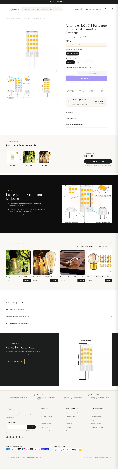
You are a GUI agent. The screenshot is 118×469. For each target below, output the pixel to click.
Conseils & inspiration (97, 416)
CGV (7, 457)
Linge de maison (46, 423)
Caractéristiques (86, 118)
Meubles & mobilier (46, 416)
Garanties (69, 423)
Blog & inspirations (96, 420)
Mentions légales (15, 457)
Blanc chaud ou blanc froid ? (15, 309)
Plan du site (39, 457)
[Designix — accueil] (14, 9)
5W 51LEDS (80, 62)
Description (86, 112)
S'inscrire (31, 426)
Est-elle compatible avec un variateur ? (18, 323)
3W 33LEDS (70, 62)
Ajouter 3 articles (98, 161)
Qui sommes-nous (96, 412)
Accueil (8, 18)
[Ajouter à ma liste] (56, 71)
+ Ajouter (26, 280)
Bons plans (44, 427)
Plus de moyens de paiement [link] (86, 83)
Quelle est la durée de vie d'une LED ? (18, 316)
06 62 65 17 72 (100, 101)
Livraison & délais (71, 416)
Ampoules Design (15, 18)
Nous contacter (70, 430)
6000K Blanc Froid (72, 53)
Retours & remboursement (73, 420)
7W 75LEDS (90, 62)
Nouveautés (78, 9)
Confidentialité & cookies (28, 457)
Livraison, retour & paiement (86, 124)
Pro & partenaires (96, 423)
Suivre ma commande (72, 412)
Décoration (44, 420)
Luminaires (44, 412)
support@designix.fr (100, 103)
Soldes (98, 9)
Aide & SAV (69, 427)
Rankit (110, 457)
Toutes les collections (47, 430)
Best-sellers (89, 9)
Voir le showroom (15, 361)
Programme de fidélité (97, 427)
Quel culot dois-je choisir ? (14, 303)
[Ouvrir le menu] (5, 9)
